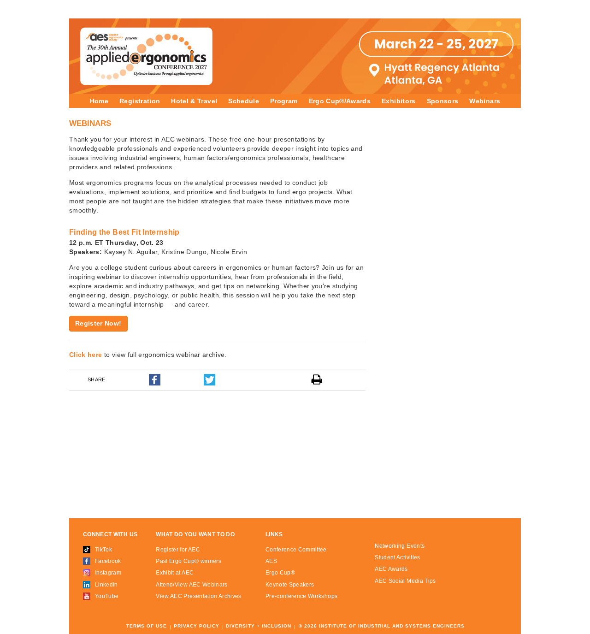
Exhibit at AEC (175, 572)
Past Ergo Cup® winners (188, 561)
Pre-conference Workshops (301, 596)
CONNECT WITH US (110, 535)
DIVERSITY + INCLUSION (258, 625)
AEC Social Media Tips (405, 581)
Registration (139, 101)
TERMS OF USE (146, 625)
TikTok (103, 549)
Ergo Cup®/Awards (340, 101)
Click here (85, 354)
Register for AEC (178, 549)
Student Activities (397, 557)
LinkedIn (106, 584)
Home (99, 101)
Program (283, 101)
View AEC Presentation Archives (199, 596)
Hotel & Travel (194, 101)
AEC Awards (391, 569)
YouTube (106, 596)
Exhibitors (399, 101)
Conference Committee (296, 549)
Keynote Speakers (290, 584)
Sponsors (443, 101)
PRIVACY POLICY (196, 625)
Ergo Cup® (280, 572)
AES (271, 561)
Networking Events (400, 546)
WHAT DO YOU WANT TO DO (195, 535)
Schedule (243, 101)
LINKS (274, 535)
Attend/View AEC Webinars (191, 584)
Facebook (108, 561)
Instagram (108, 572)
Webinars (484, 101)
